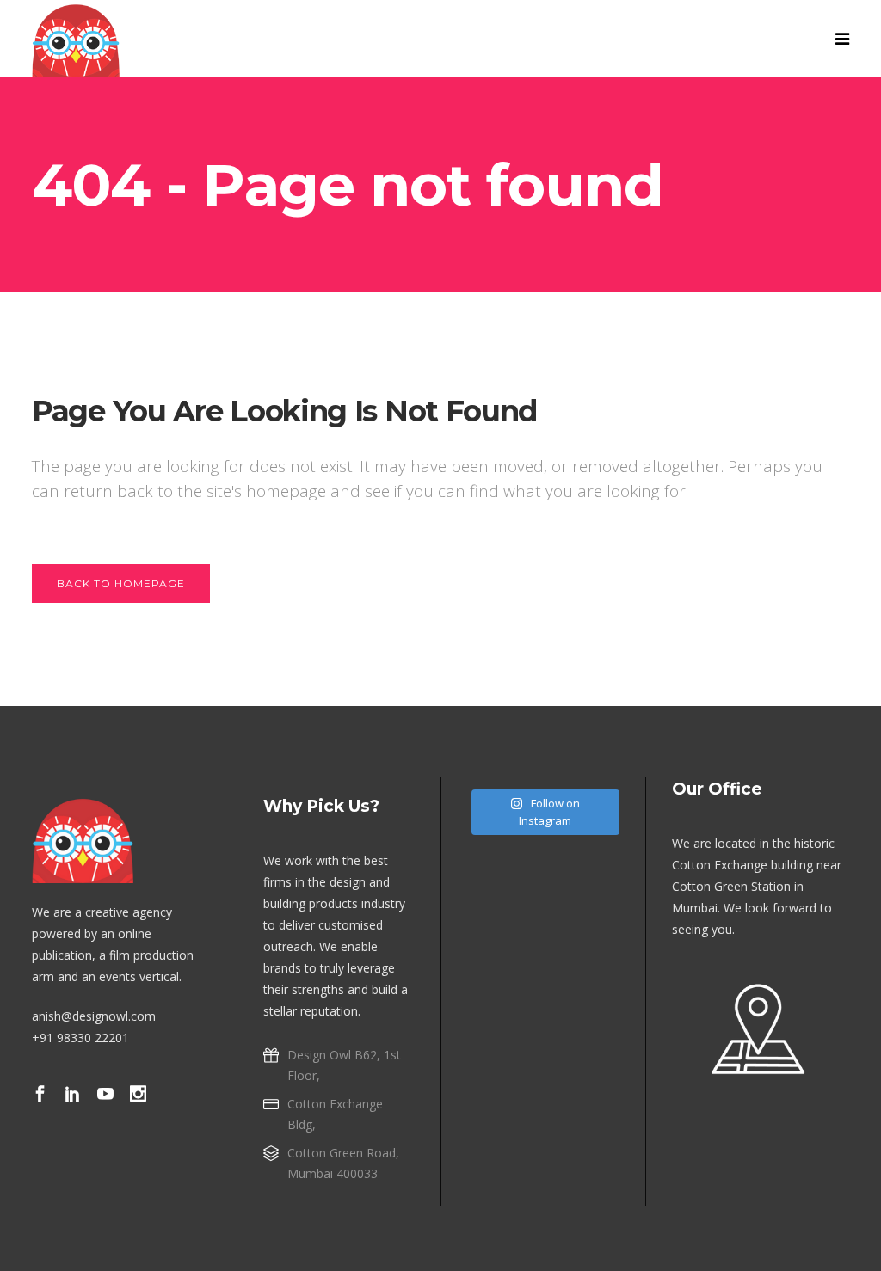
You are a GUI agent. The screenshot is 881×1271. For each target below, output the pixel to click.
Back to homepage (121, 583)
